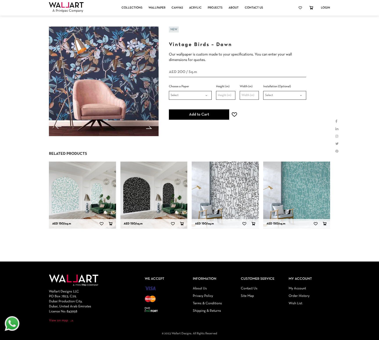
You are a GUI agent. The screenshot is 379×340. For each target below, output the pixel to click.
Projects (215, 7)
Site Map (247, 295)
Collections (132, 7)
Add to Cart (199, 114)
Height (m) (222, 86)
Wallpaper (156, 7)
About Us (200, 288)
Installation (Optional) (277, 86)
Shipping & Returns (207, 310)
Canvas (177, 7)
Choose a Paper (179, 86)
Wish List (295, 303)
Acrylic (195, 7)
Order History (299, 295)
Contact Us (254, 7)
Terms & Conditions (207, 303)
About (234, 7)
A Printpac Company (67, 10)
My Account (297, 288)
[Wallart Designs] (66, 5)
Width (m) (246, 86)
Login (325, 7)
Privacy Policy (203, 295)
